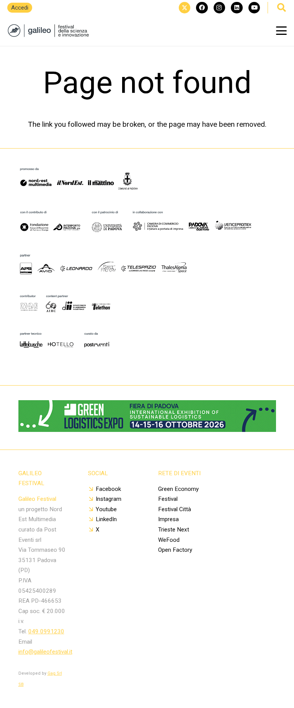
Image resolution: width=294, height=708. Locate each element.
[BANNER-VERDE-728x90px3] (147, 429)
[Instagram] (219, 7)
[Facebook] (201, 7)
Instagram (108, 498)
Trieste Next (173, 529)
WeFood (169, 539)
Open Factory (175, 549)
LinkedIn (106, 519)
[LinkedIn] (236, 7)
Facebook (108, 489)
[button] (281, 30)
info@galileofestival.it (45, 651)
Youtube (106, 509)
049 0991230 (46, 631)
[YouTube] (254, 7)
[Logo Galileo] (50, 31)
